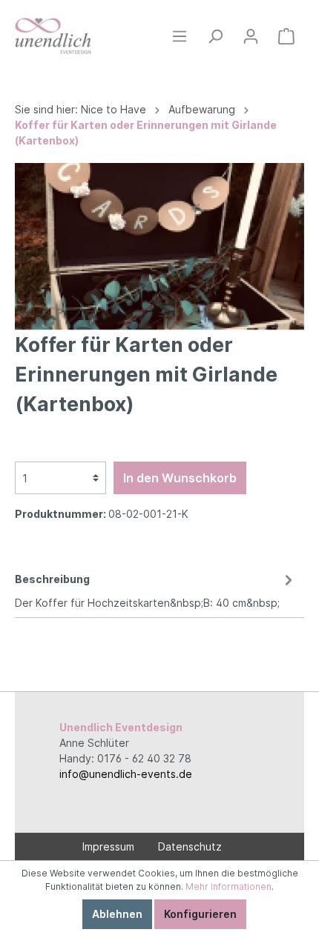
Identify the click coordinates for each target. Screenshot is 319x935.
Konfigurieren (200, 914)
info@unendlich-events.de (125, 774)
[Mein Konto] (251, 36)
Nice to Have (113, 109)
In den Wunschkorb (180, 477)
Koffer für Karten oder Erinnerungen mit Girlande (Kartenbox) (146, 133)
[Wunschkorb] (286, 36)
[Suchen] (215, 36)
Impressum (108, 846)
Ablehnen (117, 914)
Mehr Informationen (228, 886)
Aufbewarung (201, 109)
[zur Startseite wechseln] (53, 36)
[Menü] (179, 36)
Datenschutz (190, 846)
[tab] (156, 588)
